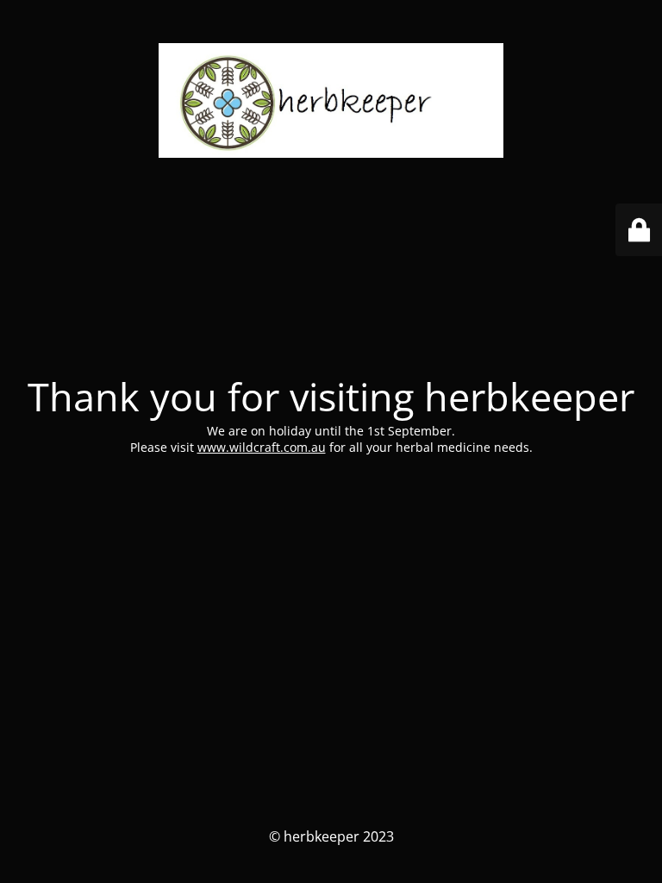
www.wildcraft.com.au (261, 447)
